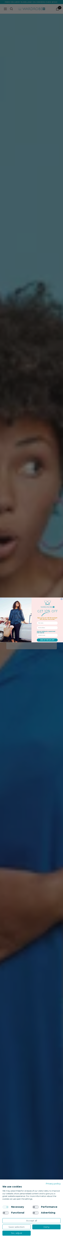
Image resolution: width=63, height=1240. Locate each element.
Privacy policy (53, 1183)
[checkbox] (5, 1207)
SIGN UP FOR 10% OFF (47, 640)
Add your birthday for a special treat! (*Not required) (46, 632)
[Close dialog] (61, 599)
